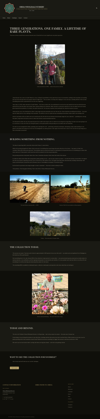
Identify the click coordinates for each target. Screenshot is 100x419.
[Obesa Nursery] (25, 8)
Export (20, 17)
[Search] (96, 8)
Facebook (70, 407)
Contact (25, 17)
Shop (69, 396)
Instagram (70, 404)
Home (4, 17)
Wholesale (70, 389)
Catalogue (14, 17)
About (8, 17)
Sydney (32, 416)
